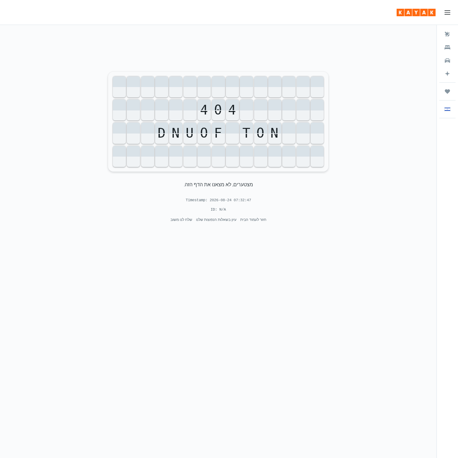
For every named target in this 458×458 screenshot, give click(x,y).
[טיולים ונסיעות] (447, 91)
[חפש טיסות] (447, 34)
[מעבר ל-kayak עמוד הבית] (416, 12)
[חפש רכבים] (447, 60)
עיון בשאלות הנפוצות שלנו (216, 219)
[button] (447, 12)
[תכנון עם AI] (447, 73)
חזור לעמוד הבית (253, 219)
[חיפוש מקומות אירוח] (447, 47)
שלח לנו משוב (181, 219)
